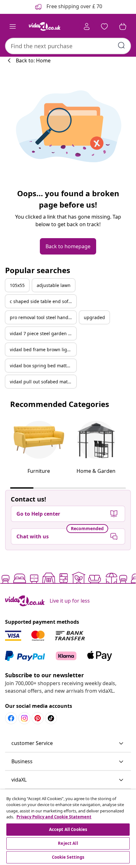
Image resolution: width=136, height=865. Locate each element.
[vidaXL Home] (44, 26)
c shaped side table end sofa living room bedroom (43, 301)
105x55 (17, 285)
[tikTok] (51, 718)
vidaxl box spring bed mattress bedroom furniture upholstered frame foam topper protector (43, 366)
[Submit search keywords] (121, 45)
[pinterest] (37, 718)
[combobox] (68, 46)
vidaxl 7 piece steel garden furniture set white (43, 333)
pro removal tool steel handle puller (43, 317)
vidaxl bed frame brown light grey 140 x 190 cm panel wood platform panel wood (43, 349)
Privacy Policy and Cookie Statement (53, 817)
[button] (68, 743)
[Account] (86, 26)
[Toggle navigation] (12, 26)
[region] (68, 827)
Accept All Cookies (68, 829)
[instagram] (24, 718)
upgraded (94, 317)
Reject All (68, 843)
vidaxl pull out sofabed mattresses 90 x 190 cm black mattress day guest (43, 382)
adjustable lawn (54, 285)
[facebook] (11, 718)
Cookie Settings (68, 857)
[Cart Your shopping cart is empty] (123, 26)
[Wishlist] (104, 26)
